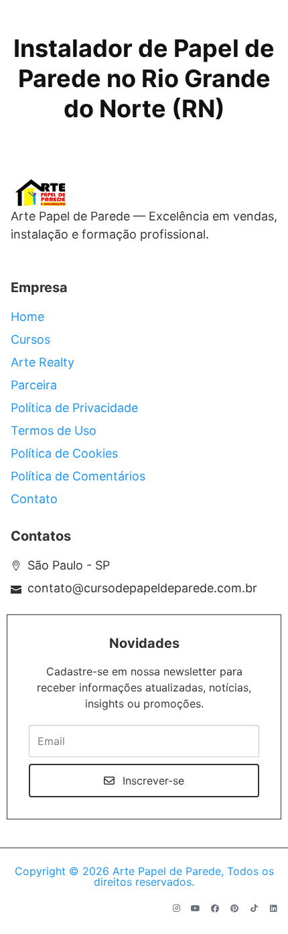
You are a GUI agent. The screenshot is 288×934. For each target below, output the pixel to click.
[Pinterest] (234, 908)
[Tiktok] (254, 908)
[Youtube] (196, 908)
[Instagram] (176, 908)
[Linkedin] (273, 908)
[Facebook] (215, 908)
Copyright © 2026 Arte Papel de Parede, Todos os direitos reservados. (144, 876)
